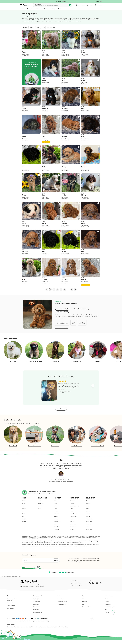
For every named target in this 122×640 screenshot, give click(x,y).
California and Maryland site (40, 626)
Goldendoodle (77, 361)
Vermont (72, 529)
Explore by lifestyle (11, 605)
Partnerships (36, 609)
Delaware (72, 503)
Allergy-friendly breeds (97, 446)
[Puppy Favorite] (39, 32)
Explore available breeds (12, 602)
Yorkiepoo (97, 361)
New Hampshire (73, 516)
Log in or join (36, 598)
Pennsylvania (73, 524)
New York (72, 521)
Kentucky (88, 511)
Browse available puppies (26, 8)
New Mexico (41, 503)
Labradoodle (55, 361)
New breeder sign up (62, 601)
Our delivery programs (110, 606)
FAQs (83, 604)
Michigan (56, 511)
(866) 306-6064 (76, 583)
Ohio (55, 524)
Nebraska (56, 519)
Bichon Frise (13, 361)
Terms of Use (10, 626)
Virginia (87, 526)
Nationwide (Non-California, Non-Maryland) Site (58, 626)
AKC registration (36, 601)
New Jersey (72, 519)
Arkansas (88, 503)
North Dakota (57, 521)
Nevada (23, 511)
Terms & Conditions (86, 606)
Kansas (55, 508)
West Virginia (89, 529)
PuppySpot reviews (37, 612)
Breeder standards (62, 604)
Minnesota (56, 513)
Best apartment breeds (34, 446)
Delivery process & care (56, 8)
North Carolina (89, 519)
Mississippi (88, 516)
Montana (24, 508)
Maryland (72, 511)
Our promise (108, 604)
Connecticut (72, 500)
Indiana (55, 503)
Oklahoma (40, 506)
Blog (106, 609)
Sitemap (23, 626)
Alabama (88, 500)
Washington (24, 519)
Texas (39, 508)
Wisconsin (56, 529)
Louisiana (88, 513)
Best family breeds (76, 446)
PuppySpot (4, 576)
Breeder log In (61, 598)
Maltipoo (119, 361)
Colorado (24, 503)
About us (37, 8)
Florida (87, 506)
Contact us (84, 598)
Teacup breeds (55, 446)
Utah (23, 516)
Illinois (55, 500)
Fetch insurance (36, 606)
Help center (84, 601)
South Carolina (89, 521)
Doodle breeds (13, 446)
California (24, 500)
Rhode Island (73, 526)
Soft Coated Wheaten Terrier (34, 361)
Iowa (55, 506)
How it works (45, 8)
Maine (71, 508)
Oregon (23, 513)
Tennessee (88, 524)
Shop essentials (10, 608)
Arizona (39, 500)
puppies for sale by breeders (47, 493)
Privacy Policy (17, 626)
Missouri (56, 516)
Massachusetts (73, 513)
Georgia (88, 508)
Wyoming (24, 521)
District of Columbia (74, 506)
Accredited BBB (29, 626)
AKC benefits (36, 604)
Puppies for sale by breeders (11, 576)
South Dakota (57, 526)
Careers (107, 612)
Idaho (23, 506)
